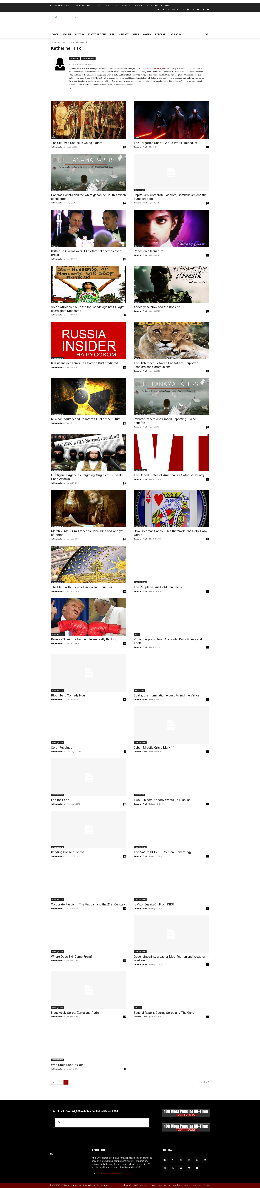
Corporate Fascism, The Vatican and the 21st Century (88, 904)
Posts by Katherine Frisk (77, 42)
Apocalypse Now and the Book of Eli (159, 307)
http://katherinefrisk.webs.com (81, 64)
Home (53, 42)
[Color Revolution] (88, 725)
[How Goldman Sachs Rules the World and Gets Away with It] (171, 508)
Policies (107, 5)
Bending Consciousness (67, 852)
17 (125, 483)
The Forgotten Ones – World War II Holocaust (165, 143)
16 (207, 591)
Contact (168, 5)
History (79, 34)
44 (207, 479)
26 (125, 367)
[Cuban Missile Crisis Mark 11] (171, 725)
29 (207, 964)
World (147, 34)
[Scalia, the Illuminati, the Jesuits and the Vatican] (171, 673)
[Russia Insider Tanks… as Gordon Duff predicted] (88, 340)
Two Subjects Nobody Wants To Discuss (162, 800)
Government (56, 190)
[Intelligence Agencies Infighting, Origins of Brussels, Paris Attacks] (88, 452)
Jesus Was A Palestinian (151, 68)
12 (125, 539)
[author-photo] (61, 74)
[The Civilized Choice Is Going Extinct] (88, 120)
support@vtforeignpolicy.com (117, 1173)
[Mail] (168, 9)
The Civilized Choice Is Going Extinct (76, 143)
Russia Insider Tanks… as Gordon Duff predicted (84, 363)
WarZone (138, 1008)
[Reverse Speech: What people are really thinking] (88, 617)
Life (112, 34)
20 (125, 259)
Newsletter (139, 5)
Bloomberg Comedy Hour (68, 695)
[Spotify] (188, 9)
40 (207, 699)
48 (125, 591)
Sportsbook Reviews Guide (83, 1185)
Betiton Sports (103, 1185)
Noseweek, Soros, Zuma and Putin (75, 1012)
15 (207, 255)
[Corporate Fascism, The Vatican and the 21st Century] (88, 882)
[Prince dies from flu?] (171, 228)
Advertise (158, 5)
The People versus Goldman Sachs (158, 587)
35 (125, 147)
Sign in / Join (80, 5)
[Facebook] (163, 9)
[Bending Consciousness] (88, 829)
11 (207, 752)
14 (207, 804)
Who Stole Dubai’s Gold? (68, 1065)
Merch (149, 5)
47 (207, 147)
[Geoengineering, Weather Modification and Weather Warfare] (171, 934)
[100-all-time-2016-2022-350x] (186, 1131)
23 (207, 539)
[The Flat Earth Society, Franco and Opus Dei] (88, 564)
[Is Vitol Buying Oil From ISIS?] (171, 882)
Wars (136, 34)
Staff (99, 5)
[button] (206, 34)
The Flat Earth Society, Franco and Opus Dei (81, 587)
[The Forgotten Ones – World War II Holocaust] (171, 120)
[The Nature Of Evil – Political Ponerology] (171, 829)
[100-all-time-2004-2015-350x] (186, 1116)
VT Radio (176, 34)
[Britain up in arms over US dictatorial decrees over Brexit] (88, 228)
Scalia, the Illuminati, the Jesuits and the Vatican (167, 695)
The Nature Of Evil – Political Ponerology (162, 852)
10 (125, 423)
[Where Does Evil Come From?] (88, 934)
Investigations (97, 34)
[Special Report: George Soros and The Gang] (171, 990)
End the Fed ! (60, 800)
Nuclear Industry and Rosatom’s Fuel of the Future (86, 419)
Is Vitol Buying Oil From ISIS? (154, 904)
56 (207, 1017)
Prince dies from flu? (148, 251)
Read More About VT (130, 1167)
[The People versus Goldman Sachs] (171, 564)
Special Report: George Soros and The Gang (164, 1012)
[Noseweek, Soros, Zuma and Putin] (88, 990)
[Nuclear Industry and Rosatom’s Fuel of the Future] (88, 396)
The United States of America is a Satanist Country (169, 475)
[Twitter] (193, 9)
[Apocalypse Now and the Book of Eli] (171, 284)
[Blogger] (158, 9)
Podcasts (160, 34)
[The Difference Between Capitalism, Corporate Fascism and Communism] (171, 340)
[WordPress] (203, 9)
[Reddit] (173, 9)
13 (125, 203)
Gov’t (55, 34)
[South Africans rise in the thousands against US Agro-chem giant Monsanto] (88, 284)
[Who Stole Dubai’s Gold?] (88, 1042)
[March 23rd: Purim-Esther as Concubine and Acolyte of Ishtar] (88, 508)
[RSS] (183, 9)
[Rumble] (178, 9)
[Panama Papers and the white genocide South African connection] (88, 172)
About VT (91, 5)
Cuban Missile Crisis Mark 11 (154, 747)
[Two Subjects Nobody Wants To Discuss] (171, 777)
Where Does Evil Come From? (71, 956)
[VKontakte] (198, 9)
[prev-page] (53, 1082)
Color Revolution (62, 747)
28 (207, 856)
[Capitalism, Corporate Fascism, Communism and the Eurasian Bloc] (171, 172)
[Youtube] (208, 9)
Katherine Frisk (58, 147)
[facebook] (70, 89)
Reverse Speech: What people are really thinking (84, 639)
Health (66, 34)
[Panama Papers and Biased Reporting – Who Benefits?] (171, 396)
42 (125, 961)
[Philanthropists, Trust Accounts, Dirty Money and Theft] (171, 617)
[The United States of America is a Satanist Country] (171, 452)
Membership (127, 5)
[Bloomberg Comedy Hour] (88, 673)
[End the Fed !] (88, 777)
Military (123, 34)
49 (125, 908)
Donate (116, 5)
